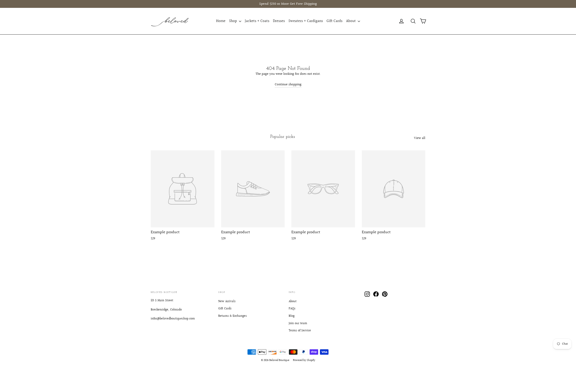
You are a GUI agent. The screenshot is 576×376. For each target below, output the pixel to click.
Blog (292, 316)
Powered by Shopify (304, 360)
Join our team (298, 323)
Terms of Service (300, 330)
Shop (233, 21)
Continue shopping (288, 84)
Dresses (279, 21)
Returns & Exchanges (232, 316)
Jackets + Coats (257, 21)
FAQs (292, 308)
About (351, 21)
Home (220, 21)
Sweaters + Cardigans (305, 21)
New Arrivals (227, 301)
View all (419, 138)
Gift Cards (334, 21)
